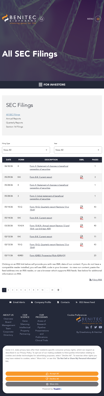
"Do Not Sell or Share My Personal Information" (76, 358)
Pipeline (42, 327)
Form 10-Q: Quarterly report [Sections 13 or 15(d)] (49, 208)
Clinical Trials (41, 340)
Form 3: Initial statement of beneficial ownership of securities (47, 197)
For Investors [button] (54, 85)
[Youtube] (100, 327)
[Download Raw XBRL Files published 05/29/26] (81, 177)
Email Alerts (17, 302)
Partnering (25, 333)
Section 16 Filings (14, 126)
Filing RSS (95, 279)
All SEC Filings (13, 114)
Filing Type (6, 143)
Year (55, 143)
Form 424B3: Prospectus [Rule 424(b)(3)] (47, 255)
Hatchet (98, 332)
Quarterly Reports (14, 122)
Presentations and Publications (42, 334)
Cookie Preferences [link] (77, 315)
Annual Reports (13, 118)
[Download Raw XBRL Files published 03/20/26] (81, 225)
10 (43, 290)
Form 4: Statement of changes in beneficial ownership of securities (49, 168)
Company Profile (41, 302)
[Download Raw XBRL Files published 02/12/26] (81, 236)
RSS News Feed (85, 302)
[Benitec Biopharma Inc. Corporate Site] (89, 320)
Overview (8, 318)
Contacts (63, 302)
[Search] (41, 18)
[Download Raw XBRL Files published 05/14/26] (81, 207)
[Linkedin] (87, 327)
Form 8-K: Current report (41, 177)
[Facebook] (91, 327)
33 (53, 290)
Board (8, 322)
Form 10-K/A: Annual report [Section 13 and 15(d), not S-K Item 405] (49, 227)
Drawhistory (85, 332)
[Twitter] (95, 327)
